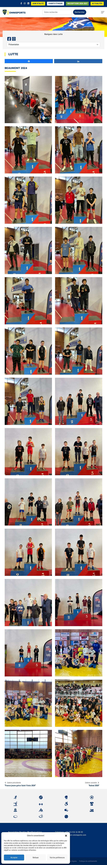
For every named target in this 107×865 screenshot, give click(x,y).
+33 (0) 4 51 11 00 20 (74, 832)
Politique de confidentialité (88, 861)
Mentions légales (71, 861)
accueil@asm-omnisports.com (73, 835)
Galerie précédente (14, 783)
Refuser (36, 857)
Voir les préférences (57, 857)
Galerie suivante (91, 783)
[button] (66, 835)
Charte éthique (55, 3)
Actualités (97, 3)
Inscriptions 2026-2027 (77, 3)
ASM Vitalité (38, 3)
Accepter (14, 857)
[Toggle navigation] (102, 12)
